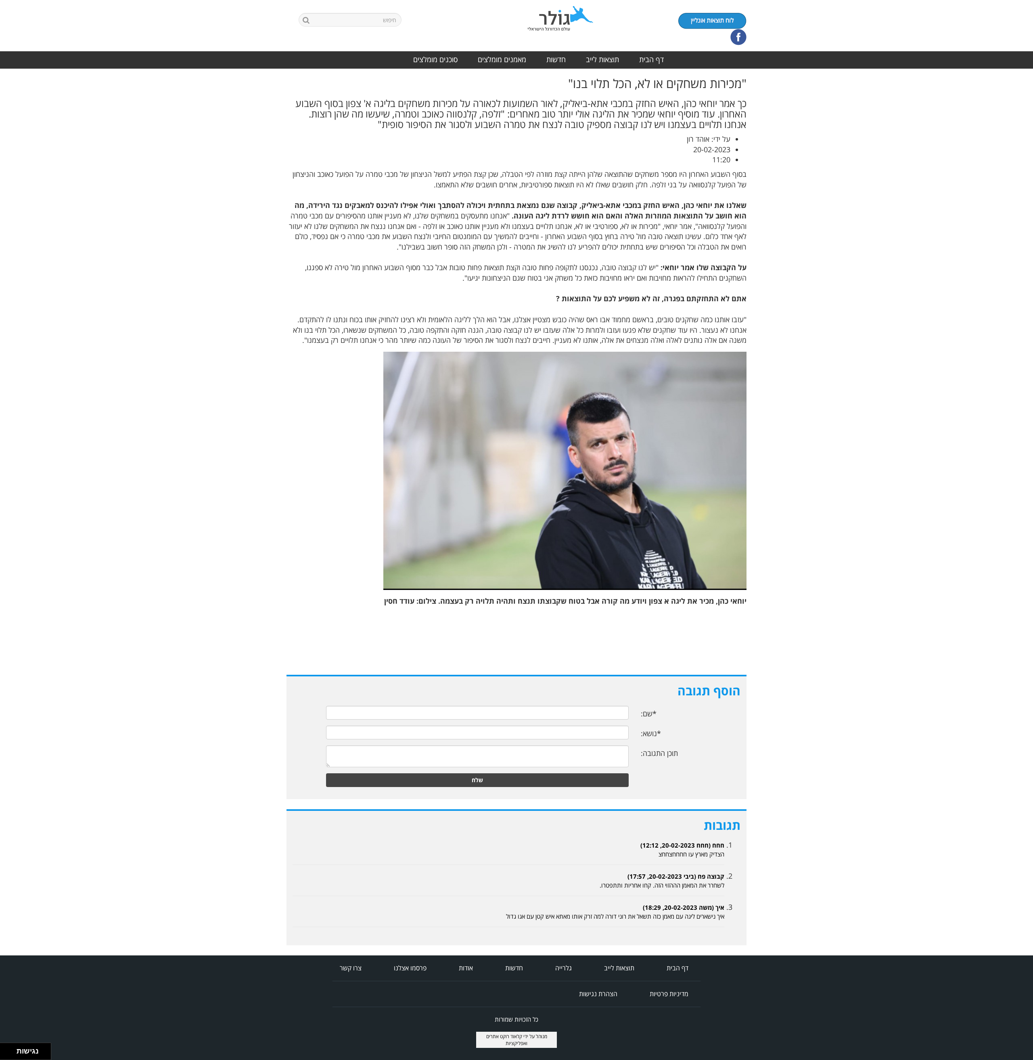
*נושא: (651, 733)
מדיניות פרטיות (669, 993)
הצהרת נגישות (598, 993)
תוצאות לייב (602, 59)
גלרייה (563, 967)
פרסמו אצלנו (410, 967)
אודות (466, 967)
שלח (477, 780)
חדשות (556, 59)
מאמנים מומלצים (502, 59)
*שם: (649, 713)
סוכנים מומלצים (435, 59)
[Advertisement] (1000, 198)
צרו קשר (351, 967)
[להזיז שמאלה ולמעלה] (6, 1049)
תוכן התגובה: (659, 753)
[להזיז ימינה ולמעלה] (10, 1049)
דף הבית (651, 59)
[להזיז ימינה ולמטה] (10, 1054)
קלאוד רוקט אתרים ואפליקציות (507, 1040)
